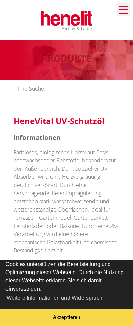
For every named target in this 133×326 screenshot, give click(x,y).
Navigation (123, 9)
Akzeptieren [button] (66, 317)
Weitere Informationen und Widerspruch (54, 298)
